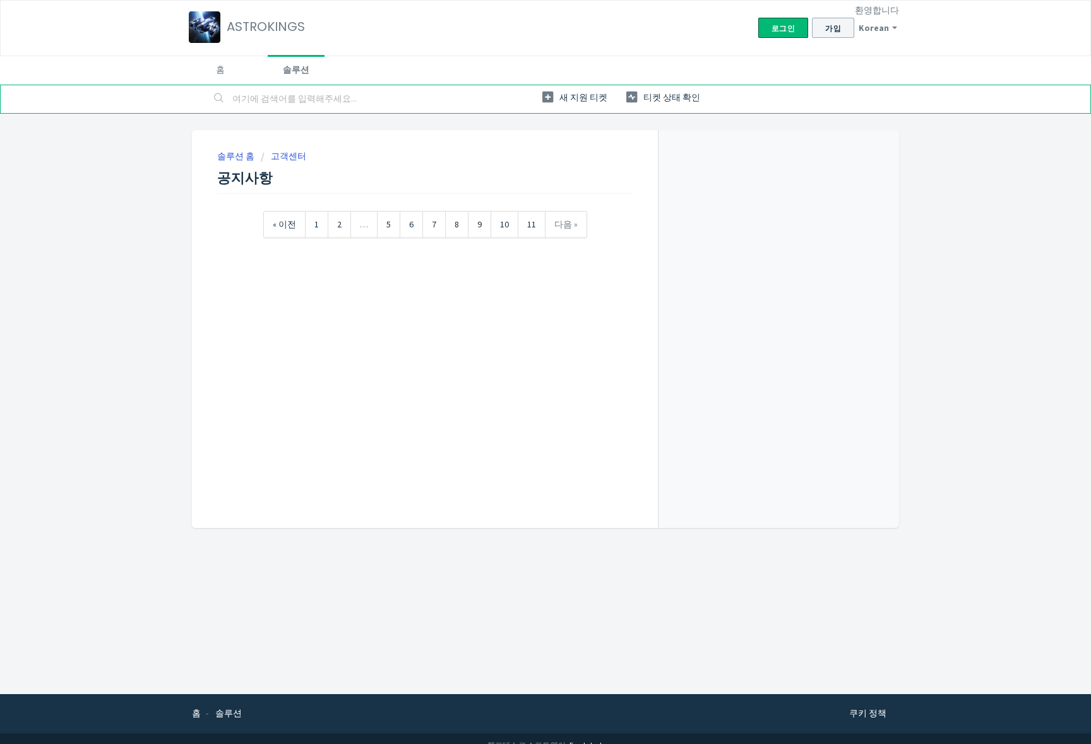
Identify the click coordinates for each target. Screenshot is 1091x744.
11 (531, 224)
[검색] (219, 99)
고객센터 (288, 156)
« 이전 (284, 224)
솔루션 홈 (236, 156)
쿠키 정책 (867, 713)
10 (504, 224)
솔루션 (296, 69)
